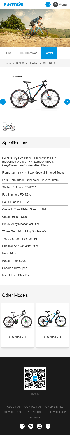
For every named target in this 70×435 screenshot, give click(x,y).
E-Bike (7, 53)
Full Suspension (28, 53)
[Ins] (39, 426)
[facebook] (48, 426)
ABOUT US (14, 406)
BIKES (20, 63)
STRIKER (49, 63)
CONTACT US (33, 406)
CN (48, 4)
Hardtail (48, 53)
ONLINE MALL (54, 406)
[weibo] (22, 426)
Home (7, 63)
